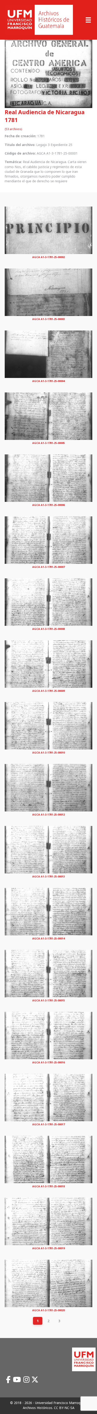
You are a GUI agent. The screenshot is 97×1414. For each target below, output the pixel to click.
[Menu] (88, 20)
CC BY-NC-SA (64, 1407)
